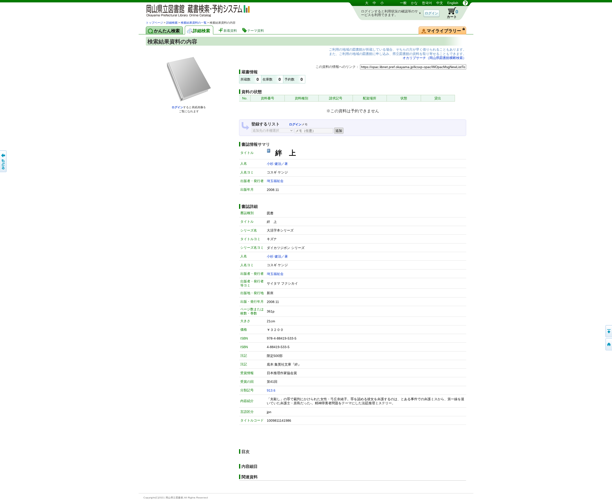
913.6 (271, 390)
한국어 (427, 3)
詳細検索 (172, 22)
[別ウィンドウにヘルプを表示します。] (465, 2)
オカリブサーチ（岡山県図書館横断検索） (434, 58)
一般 (403, 3)
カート (452, 14)
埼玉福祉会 (275, 181)
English (452, 3)
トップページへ (608, 344)
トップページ (154, 22)
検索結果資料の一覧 (194, 22)
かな (414, 3)
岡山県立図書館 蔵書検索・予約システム (196, 10)
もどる (3, 161)
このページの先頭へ (608, 331)
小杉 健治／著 (277, 164)
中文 (439, 3)
